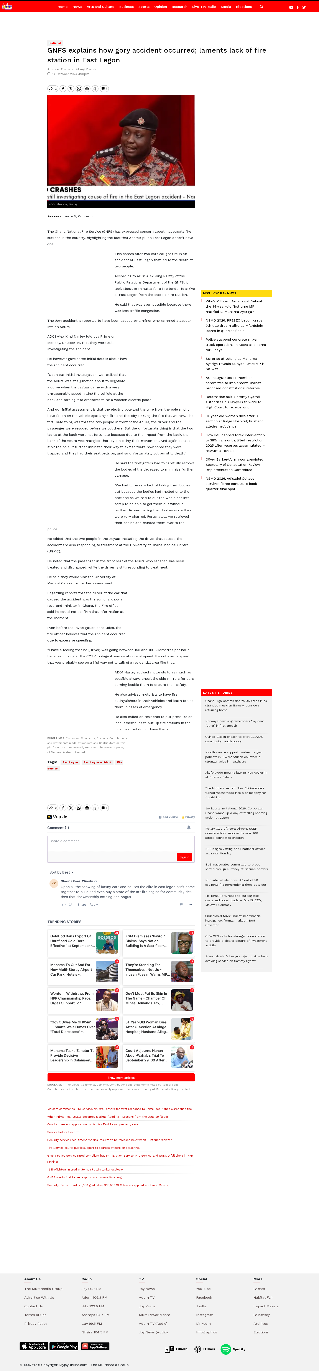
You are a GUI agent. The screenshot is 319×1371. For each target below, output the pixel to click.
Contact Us (33, 1306)
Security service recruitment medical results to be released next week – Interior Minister (109, 1140)
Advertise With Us (39, 1297)
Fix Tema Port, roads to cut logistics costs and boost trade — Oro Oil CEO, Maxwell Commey (233, 902)
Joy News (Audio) (153, 1332)
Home (63, 7)
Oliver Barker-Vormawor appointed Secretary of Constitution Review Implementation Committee (234, 464)
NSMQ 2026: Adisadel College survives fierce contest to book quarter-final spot (231, 483)
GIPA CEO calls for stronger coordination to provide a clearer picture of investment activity (236, 943)
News (77, 7)
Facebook (204, 1297)
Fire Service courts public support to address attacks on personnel (93, 1147)
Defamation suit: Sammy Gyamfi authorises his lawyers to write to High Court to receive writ (233, 402)
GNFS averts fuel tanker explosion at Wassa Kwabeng (84, 1177)
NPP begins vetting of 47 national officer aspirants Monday (235, 853)
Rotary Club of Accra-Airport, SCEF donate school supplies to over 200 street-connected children (231, 835)
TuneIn (180, 1349)
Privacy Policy (35, 1323)
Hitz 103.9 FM (93, 1306)
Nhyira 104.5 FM (95, 1332)
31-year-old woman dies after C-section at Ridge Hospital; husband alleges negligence (235, 421)
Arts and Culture (100, 7)
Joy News (147, 1289)
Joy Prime (147, 1306)
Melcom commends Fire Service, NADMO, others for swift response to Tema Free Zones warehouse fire (119, 1109)
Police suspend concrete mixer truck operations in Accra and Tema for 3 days (236, 344)
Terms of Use (35, 1315)
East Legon (70, 762)
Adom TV (147, 1297)
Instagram (204, 1315)
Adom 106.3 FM (94, 1297)
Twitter (202, 1306)
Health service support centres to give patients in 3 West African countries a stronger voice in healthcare (233, 759)
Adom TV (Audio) (153, 1323)
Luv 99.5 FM (92, 1323)
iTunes (208, 1349)
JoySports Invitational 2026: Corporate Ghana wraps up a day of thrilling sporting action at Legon (236, 815)
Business (126, 7)
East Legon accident (97, 762)
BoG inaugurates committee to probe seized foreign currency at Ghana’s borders (236, 869)
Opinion (160, 7)
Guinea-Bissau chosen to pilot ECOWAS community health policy (234, 741)
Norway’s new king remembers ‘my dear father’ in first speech (234, 725)
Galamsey (261, 1315)
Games (259, 1289)
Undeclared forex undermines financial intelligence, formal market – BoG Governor (233, 922)
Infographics (206, 1332)
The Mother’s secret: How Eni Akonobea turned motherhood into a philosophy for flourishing (235, 795)
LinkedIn (203, 1323)
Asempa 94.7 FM (96, 1315)
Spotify (238, 1349)
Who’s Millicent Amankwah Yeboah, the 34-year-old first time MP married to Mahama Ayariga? (235, 306)
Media (226, 7)
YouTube (203, 1289)
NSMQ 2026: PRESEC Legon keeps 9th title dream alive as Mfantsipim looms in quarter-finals (235, 325)
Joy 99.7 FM (91, 1289)
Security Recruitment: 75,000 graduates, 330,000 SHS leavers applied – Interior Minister (108, 1185)
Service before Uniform (63, 1132)
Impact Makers (266, 1306)
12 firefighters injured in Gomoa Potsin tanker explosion (86, 1169)
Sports (144, 7)
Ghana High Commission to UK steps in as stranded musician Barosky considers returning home (236, 707)
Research (179, 7)
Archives (260, 1323)
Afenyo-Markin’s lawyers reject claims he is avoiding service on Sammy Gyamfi (236, 961)
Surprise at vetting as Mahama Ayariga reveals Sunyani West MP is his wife (235, 363)
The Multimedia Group (43, 1289)
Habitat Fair (263, 1297)
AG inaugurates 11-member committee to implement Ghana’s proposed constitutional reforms (233, 383)
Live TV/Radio (204, 7)
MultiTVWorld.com (154, 1315)
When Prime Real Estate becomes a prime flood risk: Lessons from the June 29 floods (108, 1116)
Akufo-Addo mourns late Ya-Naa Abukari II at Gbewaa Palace (236, 777)
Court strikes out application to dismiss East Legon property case (93, 1124)
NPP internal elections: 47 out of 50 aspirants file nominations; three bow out (235, 884)
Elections (244, 7)
